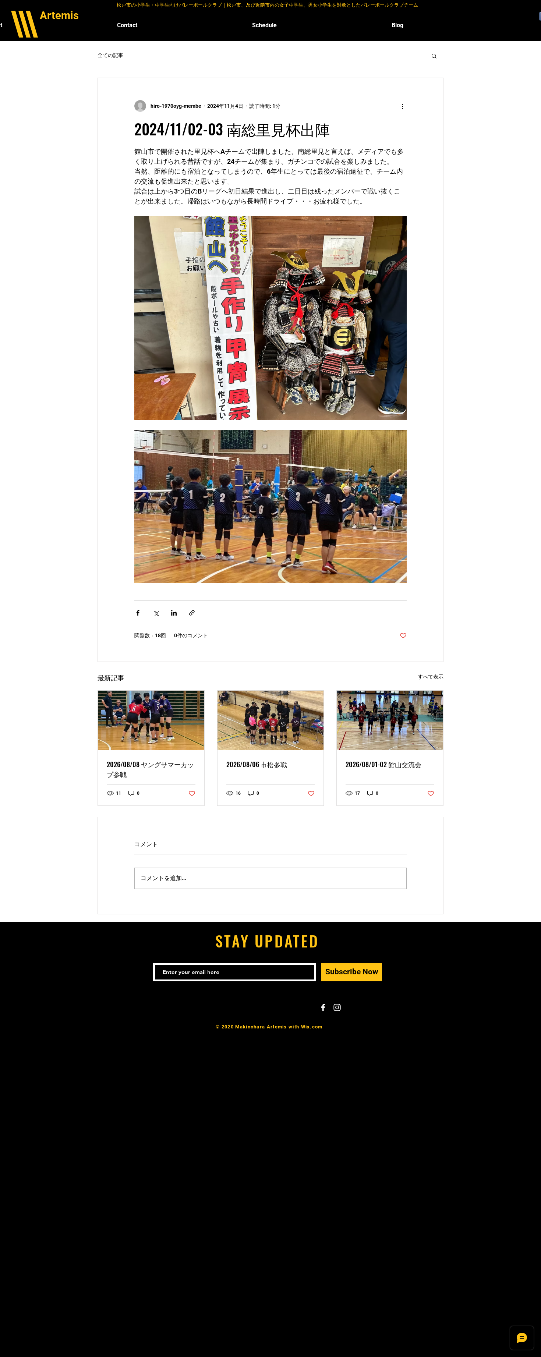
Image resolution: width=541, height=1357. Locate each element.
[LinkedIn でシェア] (173, 612)
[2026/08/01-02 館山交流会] (390, 720)
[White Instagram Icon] (337, 1007)
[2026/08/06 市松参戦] (271, 720)
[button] (434, 56)
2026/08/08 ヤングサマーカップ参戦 (150, 769)
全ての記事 (110, 55)
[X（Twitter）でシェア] (155, 612)
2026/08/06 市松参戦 (256, 764)
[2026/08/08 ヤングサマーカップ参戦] (151, 720)
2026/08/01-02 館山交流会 (383, 764)
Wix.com (312, 1027)
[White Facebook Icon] (323, 1007)
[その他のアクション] (402, 106)
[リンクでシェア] (191, 612)
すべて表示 (430, 677)
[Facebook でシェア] (137, 612)
